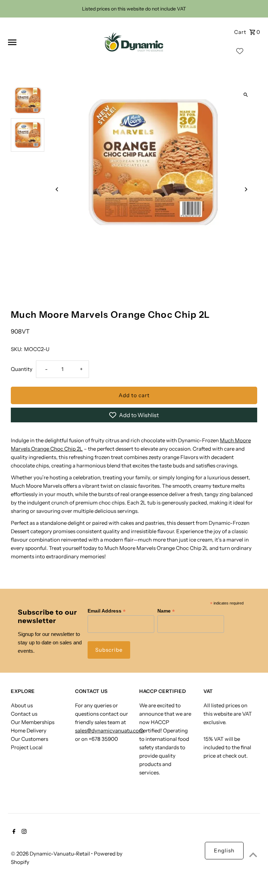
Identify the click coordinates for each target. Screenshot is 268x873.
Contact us (24, 713)
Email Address (107, 611)
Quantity (21, 369)
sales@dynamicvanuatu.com (109, 730)
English (224, 850)
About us (22, 705)
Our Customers (29, 739)
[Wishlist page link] (239, 52)
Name (166, 611)
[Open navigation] (51, 42)
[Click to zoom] (246, 95)
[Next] (246, 189)
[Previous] (57, 189)
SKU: (16, 349)
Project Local (27, 747)
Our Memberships (32, 722)
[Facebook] (13, 832)
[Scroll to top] (253, 855)
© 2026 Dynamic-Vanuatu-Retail (51, 853)
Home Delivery (28, 730)
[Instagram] (23, 832)
